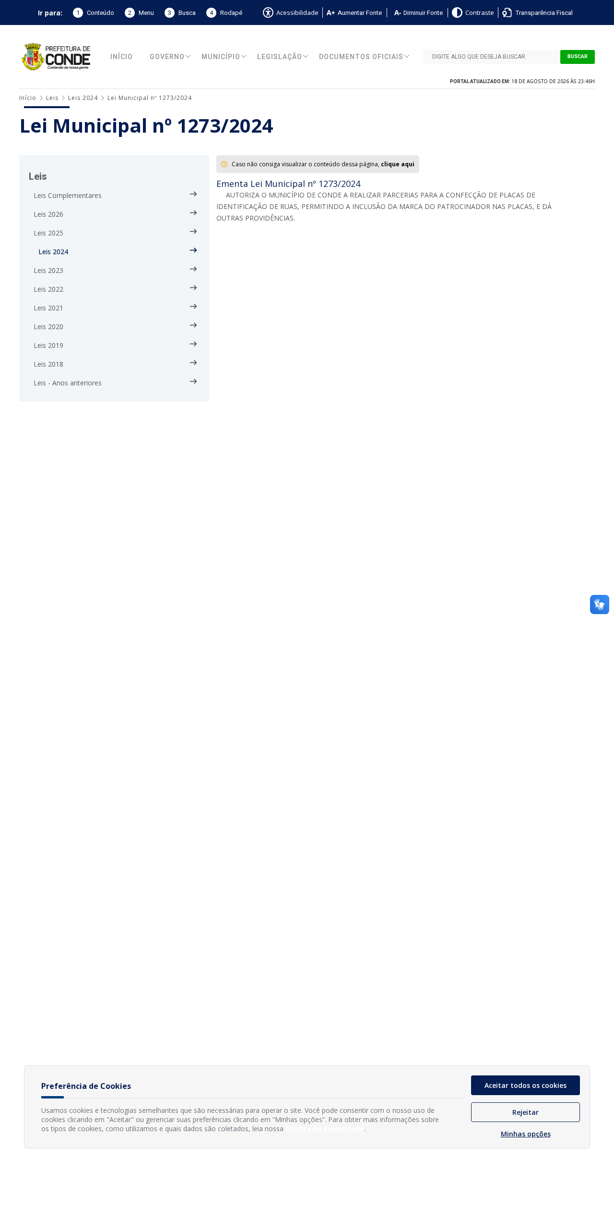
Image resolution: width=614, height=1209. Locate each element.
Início (121, 57)
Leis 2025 (48, 232)
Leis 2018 (48, 364)
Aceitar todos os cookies (525, 1085)
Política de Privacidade (324, 1128)
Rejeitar (525, 1112)
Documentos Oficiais (361, 57)
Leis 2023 (48, 270)
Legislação (279, 57)
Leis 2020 (48, 326)
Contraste (479, 12)
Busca (182, 12)
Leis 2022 (48, 289)
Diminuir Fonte (423, 12)
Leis (52, 98)
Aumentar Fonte (360, 12)
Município (220, 57)
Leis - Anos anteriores (68, 382)
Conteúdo (95, 12)
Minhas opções (526, 1133)
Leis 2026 (48, 214)
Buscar (577, 56)
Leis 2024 (83, 98)
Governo (167, 57)
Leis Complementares (68, 195)
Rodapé (226, 12)
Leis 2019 (48, 345)
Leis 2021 (48, 307)
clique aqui (397, 164)
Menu (141, 12)
